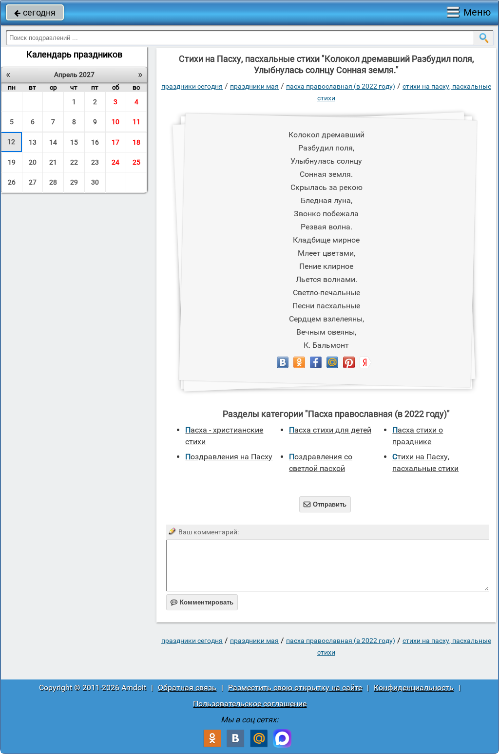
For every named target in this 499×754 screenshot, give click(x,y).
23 (95, 162)
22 (74, 162)
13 (33, 142)
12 (11, 142)
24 (115, 162)
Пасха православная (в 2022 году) (340, 86)
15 (74, 142)
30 (95, 182)
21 (53, 162)
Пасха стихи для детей (330, 429)
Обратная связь (187, 687)
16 (95, 142)
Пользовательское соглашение (250, 703)
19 (12, 162)
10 (115, 122)
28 (53, 182)
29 (74, 182)
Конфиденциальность (414, 687)
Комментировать (202, 602)
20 (33, 162)
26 (12, 182)
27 (33, 182)
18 (136, 142)
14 (53, 142)
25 (136, 162)
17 (115, 142)
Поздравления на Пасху (228, 456)
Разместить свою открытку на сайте (295, 687)
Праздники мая (254, 86)
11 (136, 122)
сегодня (35, 12)
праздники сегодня (192, 86)
